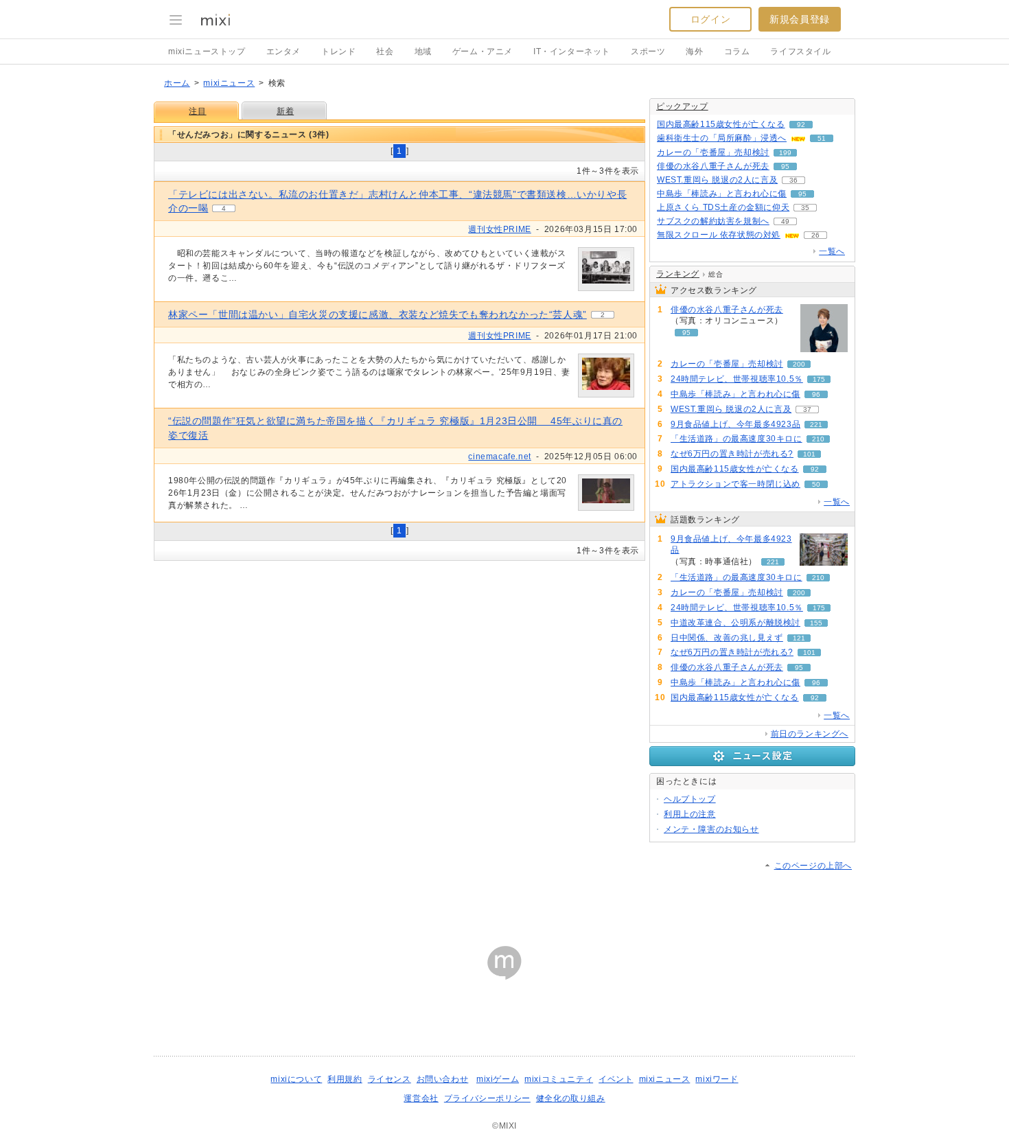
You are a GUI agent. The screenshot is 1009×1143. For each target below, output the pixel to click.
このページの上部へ (813, 865)
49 (785, 221)
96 (816, 394)
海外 (694, 51)
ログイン (710, 19)
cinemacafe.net (499, 456)
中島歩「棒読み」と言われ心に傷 (722, 193)
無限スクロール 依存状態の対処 (718, 235)
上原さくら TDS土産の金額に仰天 (723, 207)
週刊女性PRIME (499, 229)
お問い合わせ (443, 1079)
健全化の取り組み (570, 1098)
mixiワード (716, 1079)
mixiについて (296, 1079)
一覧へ (832, 251)
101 (809, 454)
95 (785, 166)
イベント (616, 1079)
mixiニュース (229, 83)
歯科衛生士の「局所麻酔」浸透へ (722, 138)
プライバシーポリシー (487, 1098)
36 (793, 180)
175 (819, 379)
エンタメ (283, 51)
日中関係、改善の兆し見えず (727, 638)
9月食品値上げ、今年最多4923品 (735, 424)
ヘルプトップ (690, 799)
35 (805, 207)
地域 (423, 51)
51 (821, 138)
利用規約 (344, 1079)
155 (816, 623)
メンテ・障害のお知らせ (711, 829)
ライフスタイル (800, 51)
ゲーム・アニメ (482, 51)
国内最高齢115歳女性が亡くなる (721, 124)
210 (818, 439)
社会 (384, 51)
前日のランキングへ (809, 734)
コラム (737, 51)
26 (815, 235)
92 (801, 124)
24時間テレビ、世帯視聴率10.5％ (737, 379)
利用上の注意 (690, 814)
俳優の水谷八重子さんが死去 (713, 166)
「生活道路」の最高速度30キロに (736, 438)
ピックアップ (682, 106)
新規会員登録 (799, 19)
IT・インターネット (571, 51)
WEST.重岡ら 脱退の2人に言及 (717, 180)
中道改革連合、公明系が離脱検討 (735, 622)
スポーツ (648, 51)
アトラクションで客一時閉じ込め (735, 484)
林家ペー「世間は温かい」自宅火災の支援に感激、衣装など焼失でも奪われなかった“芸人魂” (377, 314)
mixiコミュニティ (558, 1079)
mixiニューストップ (207, 51)
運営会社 (421, 1098)
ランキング (677, 274)
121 (799, 638)
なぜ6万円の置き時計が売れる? (732, 454)
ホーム (177, 83)
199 (785, 153)
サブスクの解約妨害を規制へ (713, 221)
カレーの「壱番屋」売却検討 (713, 152)
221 (816, 424)
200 (799, 364)
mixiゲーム (497, 1079)
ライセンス (389, 1079)
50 (816, 484)
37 (807, 409)
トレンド (338, 51)
